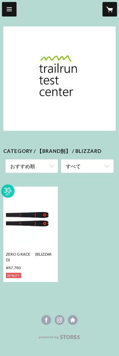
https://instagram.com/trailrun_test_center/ (59, 320)
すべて (73, 166)
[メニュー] (9, 9)
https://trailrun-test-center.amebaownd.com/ (73, 320)
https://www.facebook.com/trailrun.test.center (46, 320)
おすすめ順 (22, 166)
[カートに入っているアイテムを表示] (109, 9)
